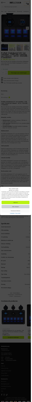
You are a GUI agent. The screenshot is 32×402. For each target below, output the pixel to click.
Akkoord (15, 202)
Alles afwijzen (15, 206)
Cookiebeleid (12, 213)
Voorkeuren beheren (15, 210)
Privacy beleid (17, 213)
